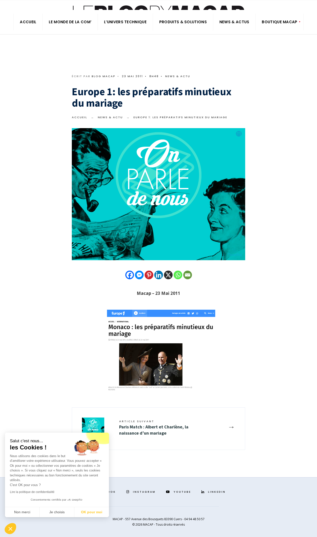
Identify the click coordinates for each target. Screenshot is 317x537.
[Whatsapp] (178, 275)
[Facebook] (129, 275)
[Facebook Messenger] (139, 275)
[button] (10, 529)
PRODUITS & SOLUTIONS (183, 21)
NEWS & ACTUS (234, 21)
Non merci (22, 512)
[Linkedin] (158, 275)
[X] (168, 275)
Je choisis (57, 512)
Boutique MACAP (279, 21)
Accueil (28, 21)
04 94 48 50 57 (194, 519)
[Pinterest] (149, 275)
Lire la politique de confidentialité (32, 492)
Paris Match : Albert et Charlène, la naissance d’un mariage (153, 427)
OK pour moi (91, 512)
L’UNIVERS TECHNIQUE (125, 21)
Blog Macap (103, 76)
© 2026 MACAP (142, 524)
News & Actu (177, 76)
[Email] (187, 275)
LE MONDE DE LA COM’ (70, 21)
